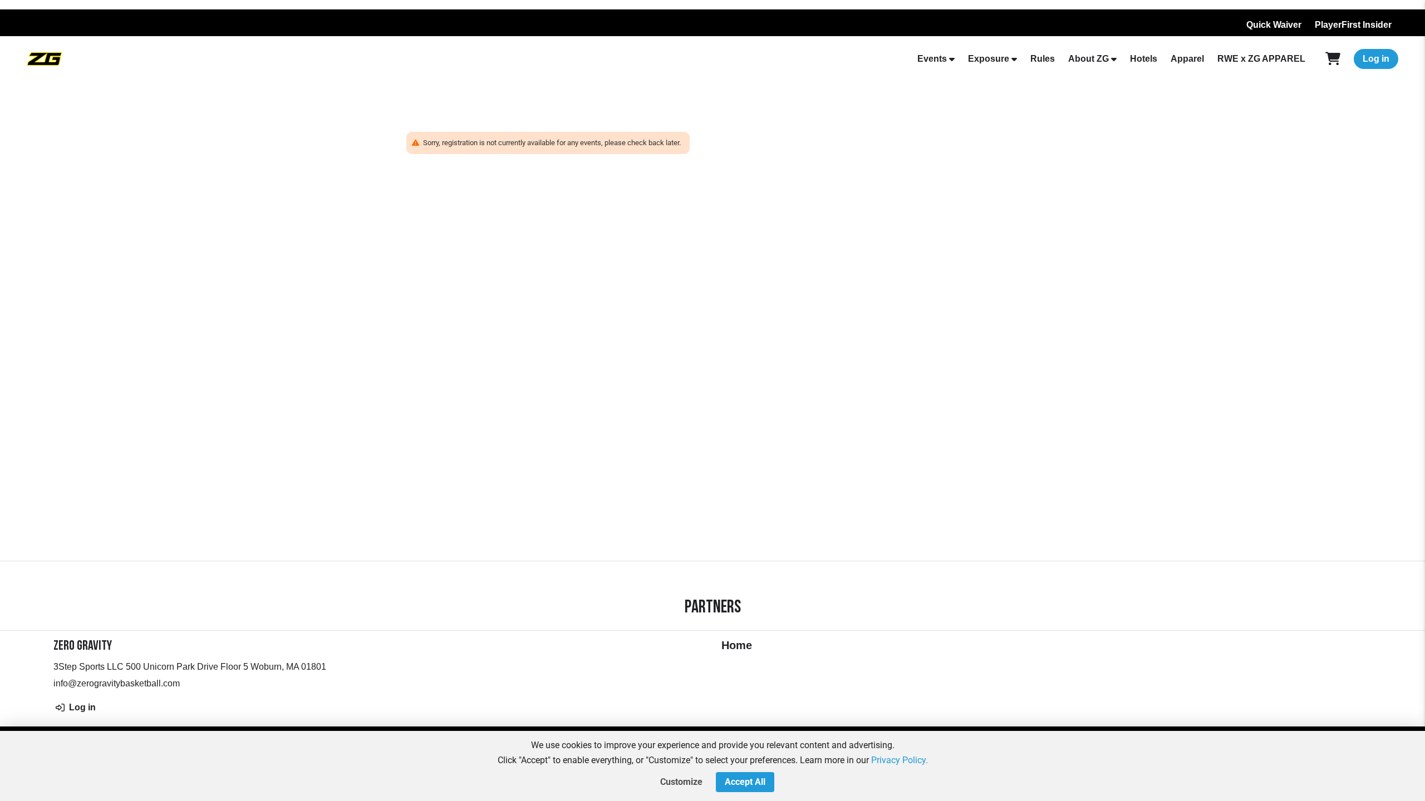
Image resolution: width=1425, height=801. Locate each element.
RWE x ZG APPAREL (1261, 58)
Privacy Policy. (899, 760)
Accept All (745, 782)
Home (736, 645)
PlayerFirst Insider (1353, 24)
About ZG (1088, 58)
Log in (1376, 58)
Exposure (988, 58)
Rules (1042, 58)
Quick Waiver (1273, 24)
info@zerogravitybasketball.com (116, 683)
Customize (681, 782)
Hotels (1143, 58)
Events (932, 58)
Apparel (1187, 58)
